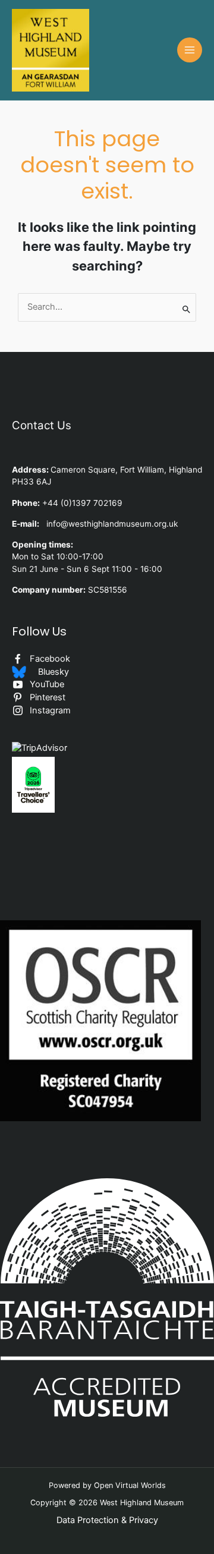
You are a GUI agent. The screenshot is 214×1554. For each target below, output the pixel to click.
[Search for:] (107, 307)
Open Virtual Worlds (130, 1485)
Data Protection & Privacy (107, 1520)
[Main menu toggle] (189, 49)
